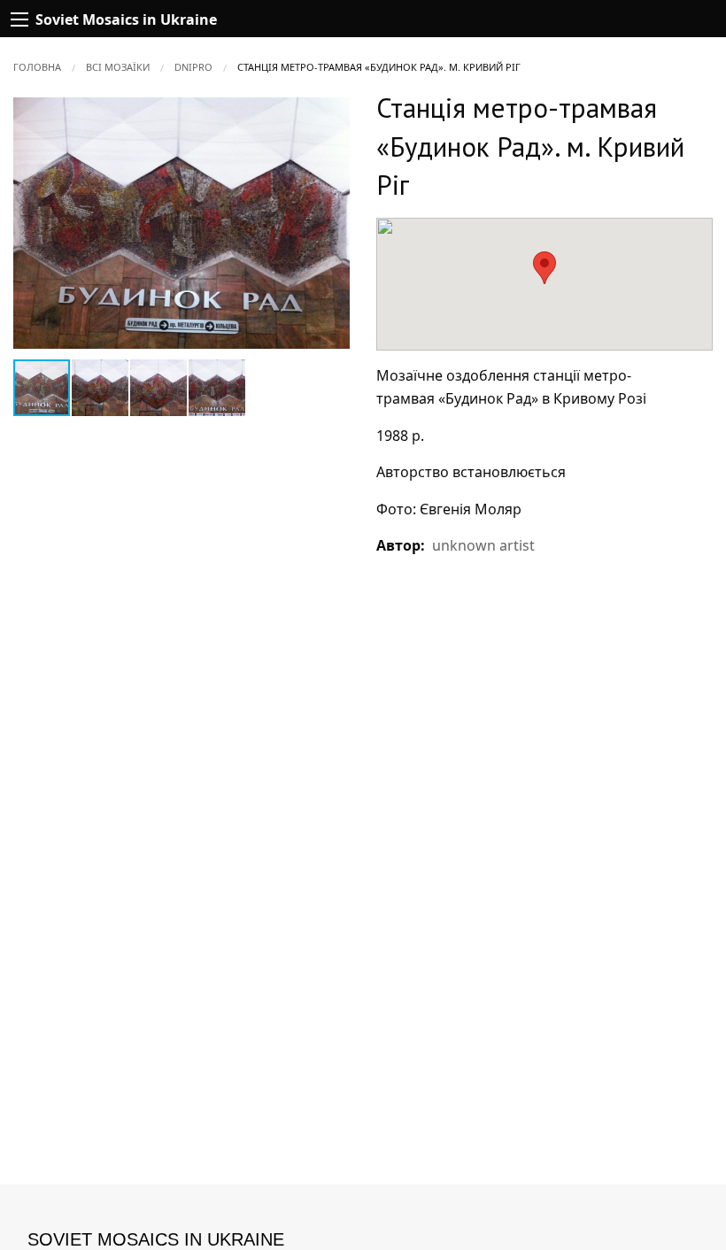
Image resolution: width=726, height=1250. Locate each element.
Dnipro (193, 66)
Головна (37, 66)
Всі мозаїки (118, 66)
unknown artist (483, 545)
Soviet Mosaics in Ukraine (155, 1239)
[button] (334, 113)
